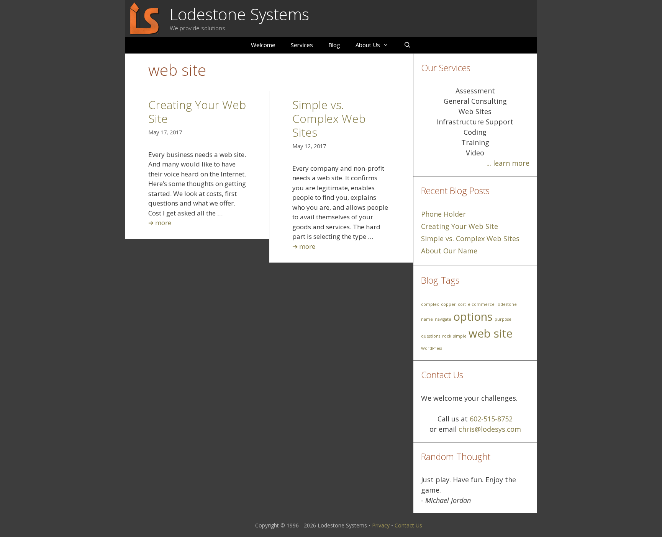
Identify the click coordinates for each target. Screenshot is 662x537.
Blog (334, 45)
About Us (368, 45)
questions (430, 336)
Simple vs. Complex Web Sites (328, 118)
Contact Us (408, 525)
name (427, 319)
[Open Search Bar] (407, 45)
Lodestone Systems (239, 14)
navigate (443, 319)
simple (460, 336)
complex (430, 304)
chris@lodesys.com (490, 429)
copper (448, 304)
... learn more (508, 163)
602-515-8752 (491, 418)
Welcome (263, 45)
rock (446, 336)
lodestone (506, 304)
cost (462, 304)
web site (491, 333)
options (473, 316)
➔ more (159, 222)
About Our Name (449, 250)
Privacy (381, 525)
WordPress (431, 348)
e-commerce (481, 304)
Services (302, 45)
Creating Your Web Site (197, 111)
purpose (503, 319)
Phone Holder (443, 214)
